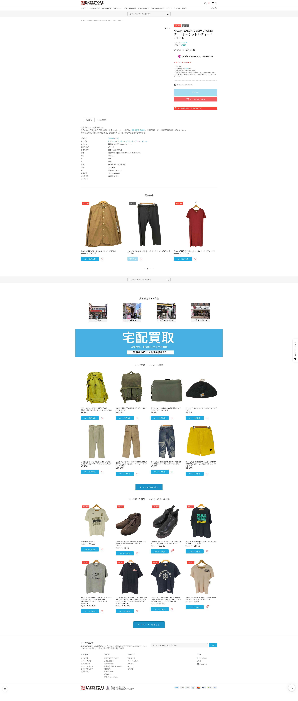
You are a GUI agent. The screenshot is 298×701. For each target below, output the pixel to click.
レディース (112, 141)
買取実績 (130, 663)
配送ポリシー (108, 674)
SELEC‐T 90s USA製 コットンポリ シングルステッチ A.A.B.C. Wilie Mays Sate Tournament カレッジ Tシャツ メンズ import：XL (96, 600)
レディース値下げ (87, 666)
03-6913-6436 (138, 130)
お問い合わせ (108, 663)
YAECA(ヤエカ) (113, 138)
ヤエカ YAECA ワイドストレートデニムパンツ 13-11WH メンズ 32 (102, 252)
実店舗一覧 (131, 658)
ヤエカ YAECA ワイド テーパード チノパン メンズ (191, 251)
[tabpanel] (102, 234)
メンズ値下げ (85, 663)
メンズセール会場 (136, 499)
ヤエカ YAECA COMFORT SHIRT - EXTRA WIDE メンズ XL (147, 251)
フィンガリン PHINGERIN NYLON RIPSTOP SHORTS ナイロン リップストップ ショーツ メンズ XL (201, 464)
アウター (184, 42)
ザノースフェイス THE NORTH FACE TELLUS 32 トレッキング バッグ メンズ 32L (96, 409)
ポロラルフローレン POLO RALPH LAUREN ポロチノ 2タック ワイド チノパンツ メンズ (96, 463)
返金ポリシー (108, 671)
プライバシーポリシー (111, 677)
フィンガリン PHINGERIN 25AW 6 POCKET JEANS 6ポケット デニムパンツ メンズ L (166, 463)
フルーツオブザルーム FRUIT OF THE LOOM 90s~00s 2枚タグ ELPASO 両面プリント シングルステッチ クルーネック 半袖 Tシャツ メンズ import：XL (131, 600)
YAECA (183, 45)
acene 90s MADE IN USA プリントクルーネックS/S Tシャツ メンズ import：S (201, 598)
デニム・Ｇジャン (141, 141)
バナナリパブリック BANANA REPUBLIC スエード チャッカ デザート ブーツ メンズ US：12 (131, 543)
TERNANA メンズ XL (88, 542)
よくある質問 (108, 661)
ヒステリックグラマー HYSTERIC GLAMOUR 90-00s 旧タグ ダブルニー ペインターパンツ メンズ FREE (131, 464)
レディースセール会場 (159, 499)
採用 (128, 666)
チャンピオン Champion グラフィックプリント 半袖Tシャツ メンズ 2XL (201, 543)
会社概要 (130, 669)
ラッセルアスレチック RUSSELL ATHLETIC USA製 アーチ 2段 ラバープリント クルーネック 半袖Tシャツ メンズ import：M (166, 599)
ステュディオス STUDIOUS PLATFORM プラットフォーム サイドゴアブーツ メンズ (166, 543)
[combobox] (149, 14)
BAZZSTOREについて (111, 658)
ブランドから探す (87, 669)
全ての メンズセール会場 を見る (149, 625)
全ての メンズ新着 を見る (149, 487)
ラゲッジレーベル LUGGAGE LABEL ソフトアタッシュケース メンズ (166, 409)
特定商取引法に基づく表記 (113, 666)
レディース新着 (156, 365)
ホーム (82, 20)
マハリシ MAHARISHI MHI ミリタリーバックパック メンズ (131, 409)
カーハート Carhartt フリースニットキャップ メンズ (201, 409)
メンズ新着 (140, 365)
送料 (186, 68)
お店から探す (85, 671)
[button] (291, 687)
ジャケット (129, 141)
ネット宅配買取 (132, 661)
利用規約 (107, 669)
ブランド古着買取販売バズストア (92, 3)
